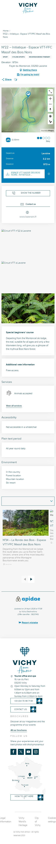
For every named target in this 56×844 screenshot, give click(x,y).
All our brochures (19, 730)
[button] (15, 79)
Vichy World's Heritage (23, 822)
